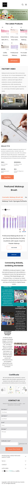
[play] (14, 102)
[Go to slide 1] (11, 19)
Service (3, 461)
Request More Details (14, 449)
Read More (7, 177)
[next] (26, 390)
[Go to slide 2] (12, 19)
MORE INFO (14, 254)
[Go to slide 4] (15, 19)
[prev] (2, 390)
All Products (14, 60)
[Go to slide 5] (16, 19)
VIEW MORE (14, 247)
